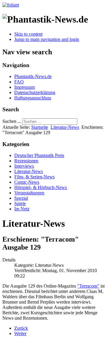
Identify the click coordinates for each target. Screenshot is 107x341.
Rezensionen (26, 160)
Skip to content (28, 34)
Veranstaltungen (29, 192)
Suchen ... (11, 121)
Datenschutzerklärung (34, 92)
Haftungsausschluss (32, 97)
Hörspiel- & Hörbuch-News (40, 187)
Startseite (39, 127)
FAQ (19, 81)
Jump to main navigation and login (46, 39)
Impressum (24, 87)
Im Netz (21, 208)
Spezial (21, 198)
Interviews (24, 166)
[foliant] (10, 4)
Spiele (20, 203)
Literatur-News (65, 127)
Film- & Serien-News (34, 176)
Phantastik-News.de (33, 76)
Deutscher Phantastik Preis (39, 155)
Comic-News (26, 182)
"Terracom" (88, 285)
